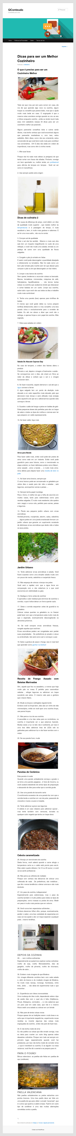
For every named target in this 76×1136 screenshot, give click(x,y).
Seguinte (65, 46)
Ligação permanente (48, 1123)
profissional (54, 162)
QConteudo (15, 10)
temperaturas (22, 227)
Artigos (35, 1123)
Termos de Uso (40, 40)
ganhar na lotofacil (39, 644)
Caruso (41, 1123)
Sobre (32, 40)
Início (10, 40)
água (19, 387)
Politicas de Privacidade (20, 40)
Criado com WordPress (38, 1129)
